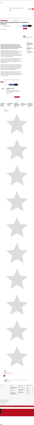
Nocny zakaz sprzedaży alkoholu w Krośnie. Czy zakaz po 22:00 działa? (24, 104)
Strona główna (2, 18)
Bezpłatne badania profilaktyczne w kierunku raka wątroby (30, 48)
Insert (1, 424)
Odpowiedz (2, 415)
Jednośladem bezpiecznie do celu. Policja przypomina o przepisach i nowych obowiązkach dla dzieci (16, 105)
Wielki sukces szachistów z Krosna (27, 37)
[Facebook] (28, 9)
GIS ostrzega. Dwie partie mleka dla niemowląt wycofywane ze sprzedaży (2, 104)
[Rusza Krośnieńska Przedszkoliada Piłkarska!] (24, 52)
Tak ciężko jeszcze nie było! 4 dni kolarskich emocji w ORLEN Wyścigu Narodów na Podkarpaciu (13, 388)
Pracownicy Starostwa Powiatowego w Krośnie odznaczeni (21, 392)
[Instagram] (2, 404)
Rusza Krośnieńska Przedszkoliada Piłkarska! (30, 51)
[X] (3, 404)
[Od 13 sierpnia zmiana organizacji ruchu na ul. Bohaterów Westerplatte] (10, 100)
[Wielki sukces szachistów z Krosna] (28, 33)
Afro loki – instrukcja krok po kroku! (21, 387)
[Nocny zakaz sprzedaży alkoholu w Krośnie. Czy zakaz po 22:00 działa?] (24, 100)
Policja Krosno (17, 79)
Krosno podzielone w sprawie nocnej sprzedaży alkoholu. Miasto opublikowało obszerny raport (30, 104)
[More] (33, 26)
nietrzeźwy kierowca (12, 79)
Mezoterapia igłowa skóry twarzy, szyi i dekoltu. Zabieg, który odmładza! (21, 390)
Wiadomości (5, 20)
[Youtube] (30, 9)
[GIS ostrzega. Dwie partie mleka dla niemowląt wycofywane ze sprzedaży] (3, 100)
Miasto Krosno (7, 79)
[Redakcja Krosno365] (1, 26)
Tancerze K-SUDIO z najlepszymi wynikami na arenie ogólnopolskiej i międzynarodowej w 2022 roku (30, 44)
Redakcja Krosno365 (7, 25)
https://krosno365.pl (8, 89)
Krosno (5, 18)
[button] (33, 9)
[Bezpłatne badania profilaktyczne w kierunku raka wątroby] (24, 48)
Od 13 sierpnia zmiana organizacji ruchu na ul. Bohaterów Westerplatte (10, 104)
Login (5, 371)
